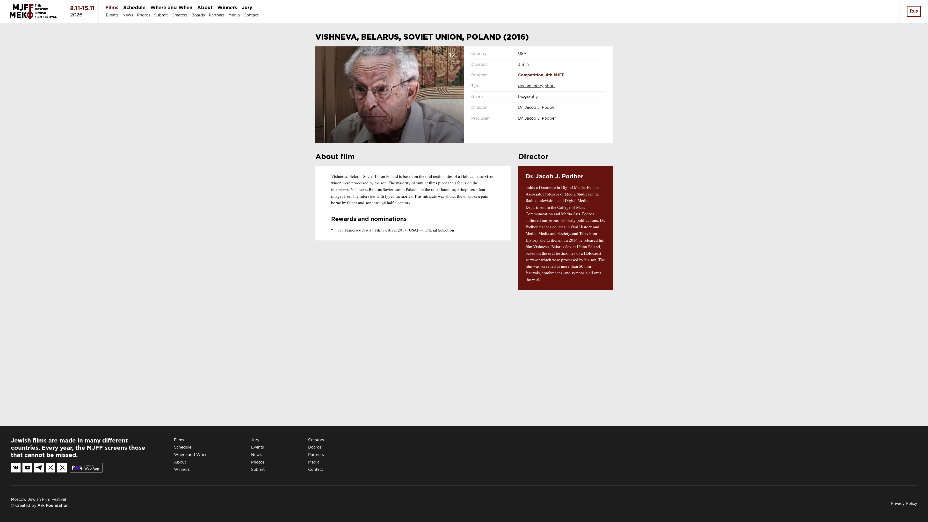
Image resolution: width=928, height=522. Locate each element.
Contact (251, 15)
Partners (217, 15)
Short (550, 86)
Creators (180, 15)
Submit (161, 15)
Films (111, 8)
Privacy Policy (904, 504)
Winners (227, 8)
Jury (247, 8)
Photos (143, 15)
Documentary (530, 86)
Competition (530, 75)
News (128, 15)
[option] (389, 94)
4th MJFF (555, 75)
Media (234, 15)
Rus (914, 11)
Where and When (171, 8)
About (204, 8)
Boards (198, 15)
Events (112, 15)
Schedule (134, 8)
